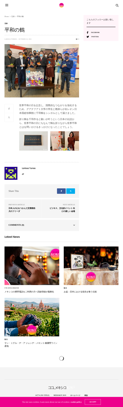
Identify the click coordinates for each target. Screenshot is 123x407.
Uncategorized (11, 288)
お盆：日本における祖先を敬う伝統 (80, 291)
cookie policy (76, 402)
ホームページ (75, 395)
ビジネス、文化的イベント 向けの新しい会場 (62, 210)
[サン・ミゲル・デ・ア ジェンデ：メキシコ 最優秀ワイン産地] (31, 317)
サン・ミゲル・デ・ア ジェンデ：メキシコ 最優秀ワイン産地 (30, 345)
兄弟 (6, 23)
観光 (65, 288)
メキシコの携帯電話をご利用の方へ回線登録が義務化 (29, 291)
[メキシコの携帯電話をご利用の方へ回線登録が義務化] (31, 265)
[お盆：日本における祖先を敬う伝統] (91, 265)
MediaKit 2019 (60, 395)
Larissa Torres (10, 39)
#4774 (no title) (42, 395)
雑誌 (86, 395)
